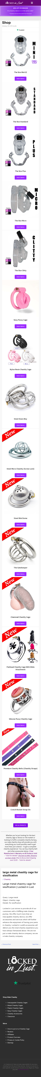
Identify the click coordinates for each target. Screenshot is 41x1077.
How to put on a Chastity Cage (18, 1029)
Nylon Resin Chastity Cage (20, 369)
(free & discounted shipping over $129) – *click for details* (21, 858)
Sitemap (10, 1043)
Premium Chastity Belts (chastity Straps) (20, 768)
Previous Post (6, 944)
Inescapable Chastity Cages (17, 1003)
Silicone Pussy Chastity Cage (20, 719)
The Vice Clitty (20, 270)
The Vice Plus (20, 171)
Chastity (7, 879)
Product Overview (13, 1037)
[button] (31, 3)
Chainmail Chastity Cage (20, 617)
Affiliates (10, 1034)
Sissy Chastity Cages (14, 1011)
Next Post (36, 944)
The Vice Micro (20, 220)
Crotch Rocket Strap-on (20, 809)
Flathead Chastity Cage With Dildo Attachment (21, 668)
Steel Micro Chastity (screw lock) (20, 469)
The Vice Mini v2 (20, 72)
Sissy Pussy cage (20, 320)
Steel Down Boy (20, 419)
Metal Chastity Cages (15, 1005)
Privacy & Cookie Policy (15, 1040)
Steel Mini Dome (20, 518)
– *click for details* (20, 853)
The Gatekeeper (20, 567)
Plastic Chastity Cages (15, 1008)
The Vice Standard (20, 122)
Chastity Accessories (14, 1014)
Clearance (11, 1016)
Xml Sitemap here (23, 1069)
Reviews (10, 1032)
